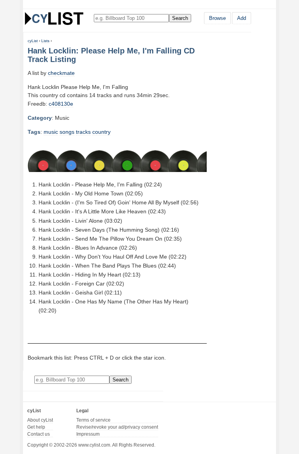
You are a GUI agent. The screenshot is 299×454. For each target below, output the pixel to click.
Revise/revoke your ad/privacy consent (117, 427)
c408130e (61, 104)
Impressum (88, 434)
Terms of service (93, 420)
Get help (36, 427)
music (51, 132)
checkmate (61, 73)
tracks (83, 132)
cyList (33, 41)
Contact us (38, 434)
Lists (45, 41)
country (101, 132)
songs (67, 132)
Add (241, 18)
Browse (217, 18)
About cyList (40, 420)
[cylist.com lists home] (54, 18)
